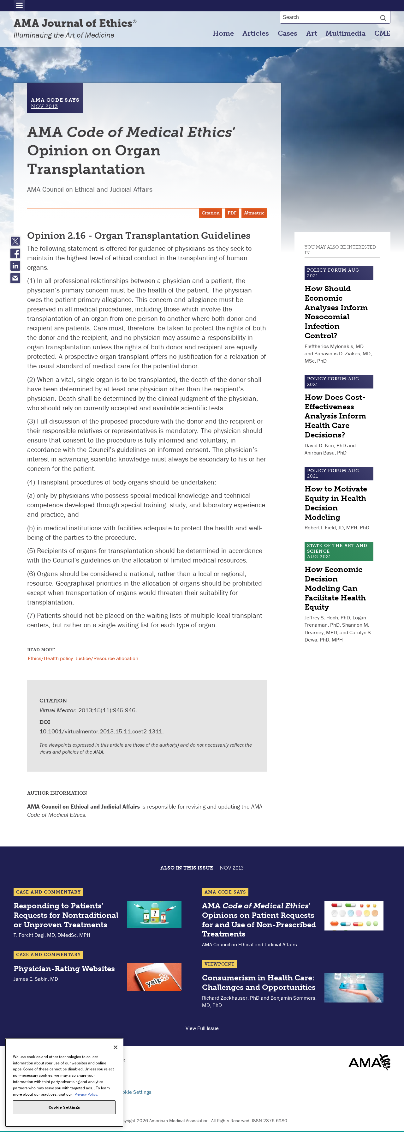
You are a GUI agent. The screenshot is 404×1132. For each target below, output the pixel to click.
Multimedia (345, 33)
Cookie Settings (134, 1091)
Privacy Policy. (86, 1094)
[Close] (115, 1047)
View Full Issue (202, 1028)
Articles (255, 33)
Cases (287, 33)
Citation (211, 213)
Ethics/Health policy (50, 658)
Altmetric (254, 213)
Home (223, 33)
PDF (232, 213)
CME (382, 33)
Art (311, 33)
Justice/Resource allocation (106, 658)
